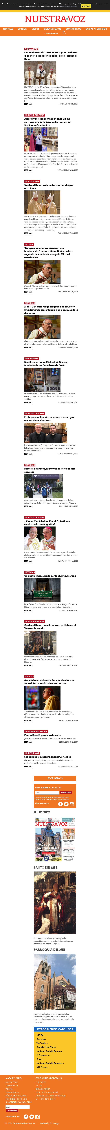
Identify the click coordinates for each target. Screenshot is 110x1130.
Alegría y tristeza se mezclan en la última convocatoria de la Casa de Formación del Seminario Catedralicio (47, 122)
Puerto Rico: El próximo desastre (42, 735)
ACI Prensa (41, 1067)
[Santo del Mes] (55, 933)
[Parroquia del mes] (55, 1009)
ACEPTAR (86, 6)
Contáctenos (73, 28)
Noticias (8, 28)
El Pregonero (42, 1055)
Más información (63, 799)
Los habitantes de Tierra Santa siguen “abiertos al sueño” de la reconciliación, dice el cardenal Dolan (50, 56)
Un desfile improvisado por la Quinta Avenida (50, 575)
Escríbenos (55, 778)
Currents (40, 1039)
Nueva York (12, 1082)
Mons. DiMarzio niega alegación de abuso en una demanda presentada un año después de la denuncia (51, 310)
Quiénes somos (52, 28)
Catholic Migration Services (51, 1095)
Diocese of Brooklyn (47, 1092)
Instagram (72, 804)
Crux (38, 1059)
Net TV (39, 1085)
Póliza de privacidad (16, 1095)
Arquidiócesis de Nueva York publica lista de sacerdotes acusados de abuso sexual (49, 681)
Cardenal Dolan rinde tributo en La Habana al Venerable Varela (50, 626)
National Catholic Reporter (49, 1063)
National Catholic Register (49, 1051)
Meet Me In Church (45, 1099)
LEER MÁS (28, 104)
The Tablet (41, 1043)
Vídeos (35, 28)
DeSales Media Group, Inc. (24, 1123)
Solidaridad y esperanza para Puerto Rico (47, 756)
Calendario (51, 33)
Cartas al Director (96, 28)
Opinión (22, 28)
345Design (54, 1123)
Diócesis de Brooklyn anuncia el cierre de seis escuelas (49, 470)
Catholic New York (45, 1047)
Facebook (60, 804)
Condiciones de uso (16, 1099)
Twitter (66, 804)
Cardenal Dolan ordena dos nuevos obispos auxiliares (48, 186)
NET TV (39, 1035)
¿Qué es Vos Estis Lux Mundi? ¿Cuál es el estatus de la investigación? (47, 522)
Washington (12, 1092)
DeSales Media (43, 1089)
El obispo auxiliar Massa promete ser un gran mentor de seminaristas (49, 418)
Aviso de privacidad (68, 6)
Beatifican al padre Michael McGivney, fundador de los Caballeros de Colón (46, 363)
